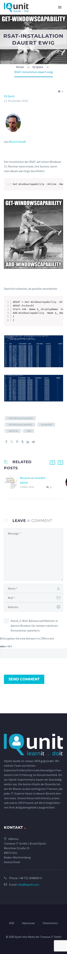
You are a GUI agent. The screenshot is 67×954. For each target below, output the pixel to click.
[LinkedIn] (27, 441)
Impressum (28, 923)
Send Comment (24, 679)
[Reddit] (33, 441)
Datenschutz (50, 923)
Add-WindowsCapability (21, 418)
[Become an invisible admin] (12, 483)
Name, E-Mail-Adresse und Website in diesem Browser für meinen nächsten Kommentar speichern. (34, 625)
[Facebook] (6, 441)
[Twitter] (11, 441)
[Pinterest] (17, 441)
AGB (11, 923)
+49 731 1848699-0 (30, 878)
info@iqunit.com (28, 884)
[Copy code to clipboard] (59, 186)
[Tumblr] (22, 441)
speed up (13, 430)
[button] (52, 463)
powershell (46, 424)
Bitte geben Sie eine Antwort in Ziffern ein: (27, 638)
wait (29, 430)
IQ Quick (9, 96)
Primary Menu (59, 7)
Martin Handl (17, 141)
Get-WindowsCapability (20, 424)
